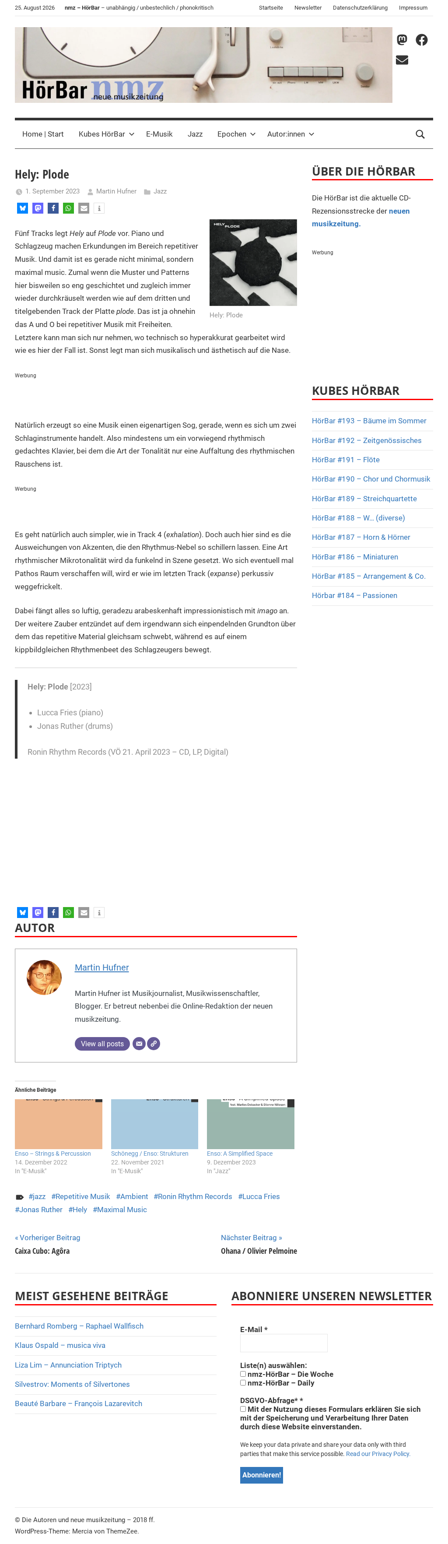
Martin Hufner (116, 191)
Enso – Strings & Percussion (53, 1153)
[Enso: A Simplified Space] (250, 1124)
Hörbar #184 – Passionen (354, 595)
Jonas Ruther (41, 1209)
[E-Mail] (139, 1043)
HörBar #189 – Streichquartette (364, 498)
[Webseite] (153, 1043)
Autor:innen (286, 134)
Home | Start (43, 134)
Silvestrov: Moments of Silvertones (72, 1384)
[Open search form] (420, 134)
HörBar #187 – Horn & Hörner (361, 537)
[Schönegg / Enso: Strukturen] (155, 1124)
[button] (22, 208)
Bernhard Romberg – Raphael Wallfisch (79, 1326)
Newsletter (308, 7)
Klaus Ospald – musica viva (60, 1345)
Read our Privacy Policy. (378, 1453)
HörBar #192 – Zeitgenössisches (367, 440)
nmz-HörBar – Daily (280, 1383)
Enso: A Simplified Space (240, 1153)
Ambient (134, 1196)
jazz (39, 1196)
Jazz (195, 134)
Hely (80, 1209)
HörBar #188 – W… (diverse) (358, 517)
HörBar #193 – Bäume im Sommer (369, 420)
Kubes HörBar (102, 134)
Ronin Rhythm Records (195, 1196)
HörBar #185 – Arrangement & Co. (369, 576)
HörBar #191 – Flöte (346, 459)
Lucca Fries (261, 1196)
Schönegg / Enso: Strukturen (150, 1153)
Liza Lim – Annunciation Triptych (68, 1365)
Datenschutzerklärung (360, 7)
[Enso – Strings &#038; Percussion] (58, 1124)
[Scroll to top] (431, 1527)
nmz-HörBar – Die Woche (289, 1374)
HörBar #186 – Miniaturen (355, 556)
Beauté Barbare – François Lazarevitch (78, 1403)
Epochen (231, 134)
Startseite (271, 7)
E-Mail (254, 1329)
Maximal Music (122, 1209)
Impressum (413, 7)
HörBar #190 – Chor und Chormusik (371, 479)
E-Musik (159, 134)
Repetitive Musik (83, 1196)
